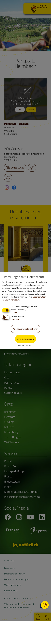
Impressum (14, 300)
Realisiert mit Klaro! (25, 345)
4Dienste (15, 319)
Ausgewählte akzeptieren (25, 328)
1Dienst (14, 312)
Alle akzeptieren (25, 338)
